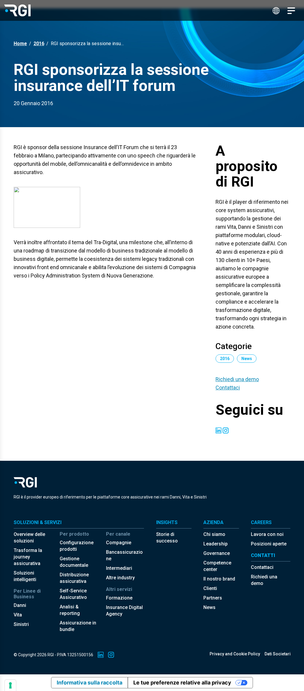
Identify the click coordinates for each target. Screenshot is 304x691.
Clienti (210, 588)
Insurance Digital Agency (124, 611)
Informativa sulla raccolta (89, 682)
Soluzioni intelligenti (25, 576)
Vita (18, 615)
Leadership (215, 544)
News (209, 607)
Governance (216, 553)
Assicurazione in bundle (78, 626)
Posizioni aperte (268, 544)
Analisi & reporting (70, 610)
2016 (39, 43)
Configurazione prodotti (77, 546)
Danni (20, 605)
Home (20, 43)
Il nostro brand (219, 579)
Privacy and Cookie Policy (235, 653)
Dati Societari (278, 653)
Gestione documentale (74, 562)
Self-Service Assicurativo (73, 594)
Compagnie (118, 542)
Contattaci (228, 387)
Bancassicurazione (124, 555)
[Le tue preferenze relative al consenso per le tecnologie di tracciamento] (10, 685)
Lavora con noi (267, 534)
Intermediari (119, 568)
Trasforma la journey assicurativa (28, 557)
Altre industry (120, 577)
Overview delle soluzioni (29, 537)
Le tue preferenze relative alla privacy (182, 682)
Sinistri (21, 624)
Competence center (217, 566)
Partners (212, 598)
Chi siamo (214, 534)
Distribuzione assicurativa (74, 578)
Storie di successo (167, 537)
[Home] (17, 10)
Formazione (119, 598)
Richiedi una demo (237, 379)
